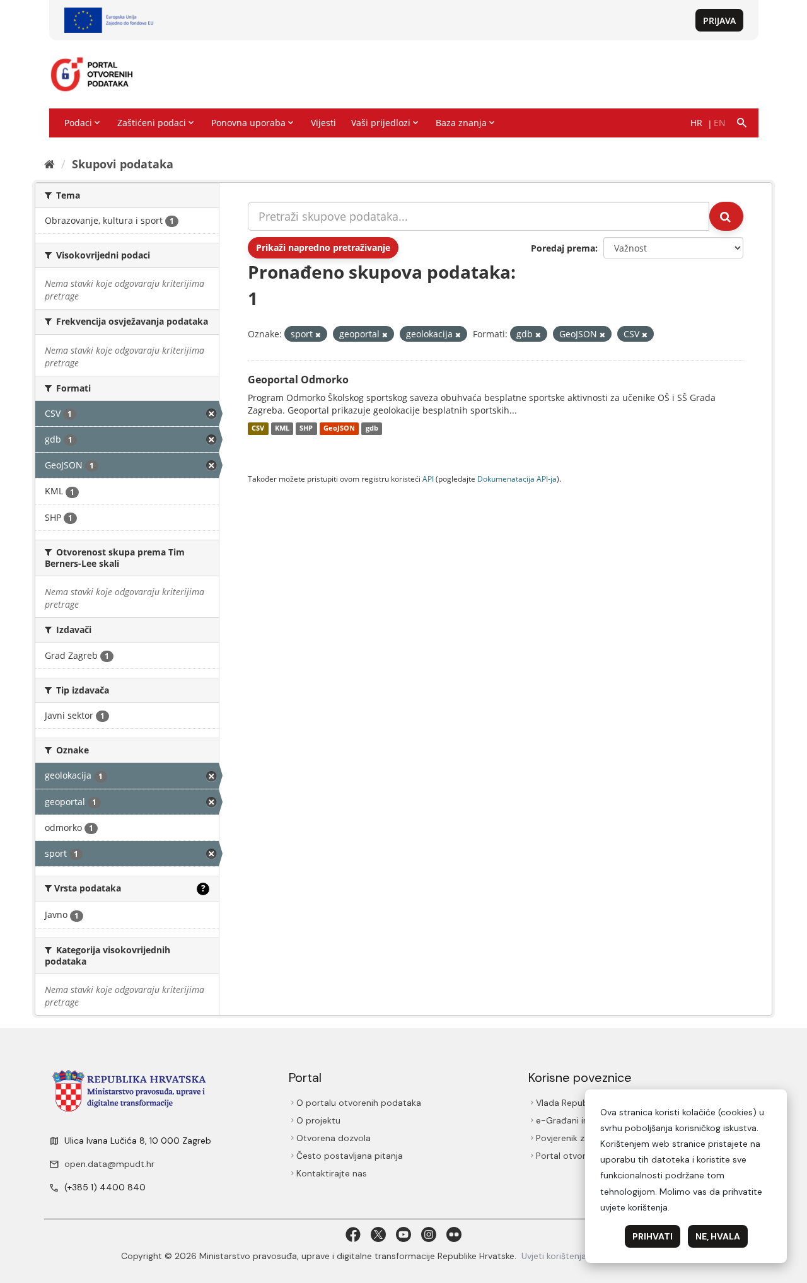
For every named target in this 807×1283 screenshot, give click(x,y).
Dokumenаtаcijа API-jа (517, 478)
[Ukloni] (318, 334)
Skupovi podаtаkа (122, 163)
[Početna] (49, 163)
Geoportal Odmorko (298, 379)
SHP (306, 428)
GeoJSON (339, 428)
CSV (258, 428)
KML (282, 428)
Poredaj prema (563, 248)
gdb (372, 428)
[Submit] (726, 216)
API (428, 478)
